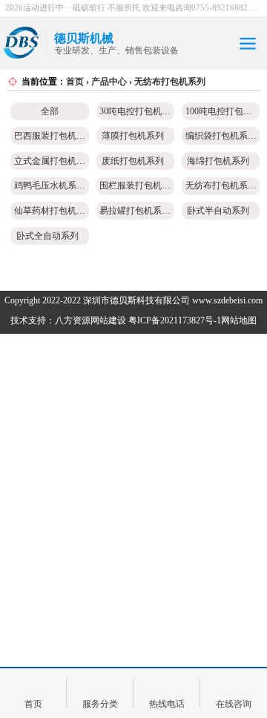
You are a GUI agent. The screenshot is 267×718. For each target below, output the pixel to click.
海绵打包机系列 (218, 161)
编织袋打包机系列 (221, 135)
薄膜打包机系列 (133, 135)
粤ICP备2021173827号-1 (174, 320)
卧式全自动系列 (47, 235)
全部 (50, 111)
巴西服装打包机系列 (54, 135)
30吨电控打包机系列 (139, 111)
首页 (75, 81)
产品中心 (109, 81)
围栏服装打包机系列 (139, 185)
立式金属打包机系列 (54, 161)
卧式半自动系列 (218, 210)
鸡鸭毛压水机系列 (49, 185)
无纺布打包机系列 (169, 81)
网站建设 (108, 320)
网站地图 (239, 320)
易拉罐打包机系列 (135, 210)
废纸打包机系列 (133, 161)
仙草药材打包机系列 (54, 210)
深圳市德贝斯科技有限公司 (136, 300)
